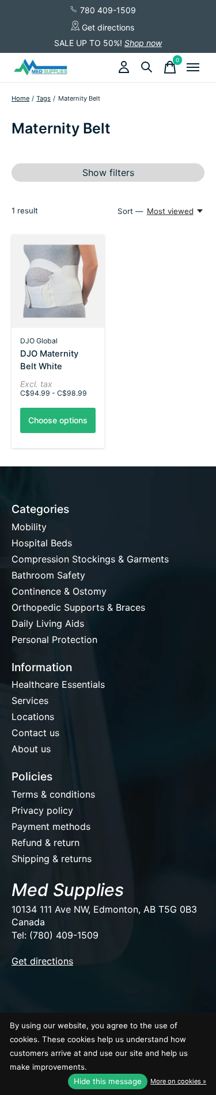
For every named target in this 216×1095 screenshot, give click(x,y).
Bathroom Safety (48, 575)
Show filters (108, 172)
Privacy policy (42, 810)
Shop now (143, 43)
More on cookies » (178, 1081)
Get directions (106, 27)
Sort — (130, 211)
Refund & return (45, 842)
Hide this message (108, 1081)
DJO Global (39, 340)
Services (30, 700)
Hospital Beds (42, 543)
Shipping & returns (52, 858)
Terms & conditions (53, 794)
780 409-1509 (107, 10)
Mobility (29, 527)
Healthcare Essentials (58, 684)
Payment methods (51, 826)
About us (31, 749)
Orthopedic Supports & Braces (78, 607)
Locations (33, 716)
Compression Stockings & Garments (90, 559)
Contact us (35, 732)
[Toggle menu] (192, 67)
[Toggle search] (146, 67)
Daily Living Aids (48, 623)
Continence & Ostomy (59, 591)
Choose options (58, 420)
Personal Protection (54, 639)
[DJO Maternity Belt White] (58, 281)
